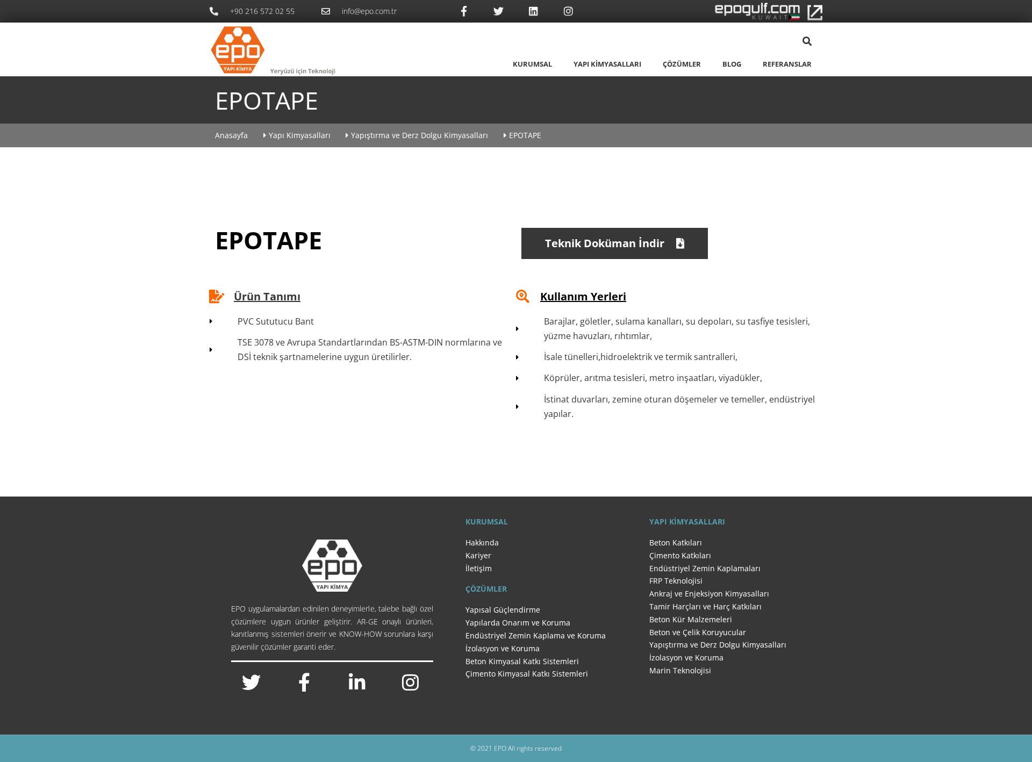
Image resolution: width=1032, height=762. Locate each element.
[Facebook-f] (464, 11)
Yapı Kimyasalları (607, 64)
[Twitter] (499, 11)
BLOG (731, 64)
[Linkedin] (533, 11)
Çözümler (682, 64)
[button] (807, 41)
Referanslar (787, 64)
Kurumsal (532, 64)
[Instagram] (568, 11)
